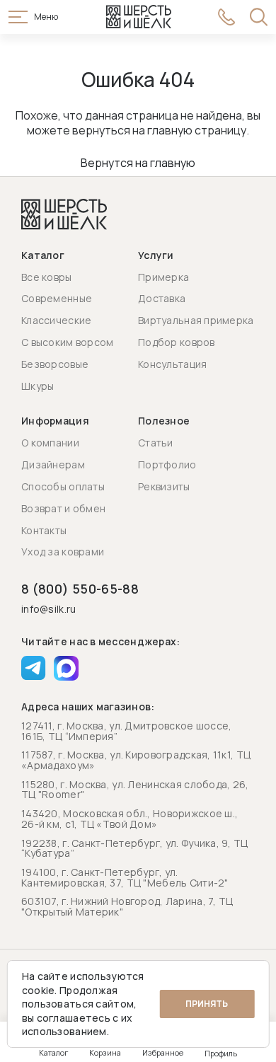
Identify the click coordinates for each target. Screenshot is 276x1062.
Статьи (155, 442)
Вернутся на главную (138, 163)
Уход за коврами (62, 551)
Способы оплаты (63, 486)
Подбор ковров (176, 342)
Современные (56, 298)
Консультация (172, 364)
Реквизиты (164, 486)
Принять (206, 1004)
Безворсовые (54, 364)
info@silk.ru (48, 610)
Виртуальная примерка (196, 320)
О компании (50, 442)
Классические (56, 320)
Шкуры (37, 386)
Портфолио (167, 464)
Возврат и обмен (63, 508)
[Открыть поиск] (259, 17)
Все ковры (46, 277)
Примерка (163, 277)
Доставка (161, 298)
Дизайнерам (53, 464)
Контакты (44, 530)
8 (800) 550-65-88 (80, 588)
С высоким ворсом (67, 342)
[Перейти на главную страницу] (138, 17)
